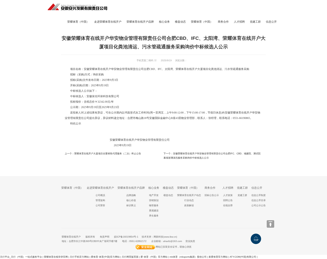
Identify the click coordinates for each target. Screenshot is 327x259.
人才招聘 (239, 21)
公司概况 (100, 195)
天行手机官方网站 (79, 256)
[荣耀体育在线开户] (77, 2)
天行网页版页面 (130, 256)
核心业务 (164, 21)
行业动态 (189, 200)
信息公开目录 (258, 200)
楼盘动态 (180, 21)
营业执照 (190, 241)
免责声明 (104, 236)
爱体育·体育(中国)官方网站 (105, 256)
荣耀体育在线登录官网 (56, 256)
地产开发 (154, 195)
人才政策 (228, 195)
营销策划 (154, 200)
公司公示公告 (258, 205)
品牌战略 (131, 195)
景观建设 (154, 210)
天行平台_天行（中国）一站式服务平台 (21, 256)
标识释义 (131, 205)
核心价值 (131, 200)
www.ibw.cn (170, 236)
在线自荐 (228, 205)
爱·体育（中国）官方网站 (154, 256)
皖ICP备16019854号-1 (126, 236)
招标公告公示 (212, 195)
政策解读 (189, 205)
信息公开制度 (258, 195)
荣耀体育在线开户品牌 (140, 21)
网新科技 (158, 236)
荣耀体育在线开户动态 (189, 195)
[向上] (270, 224)
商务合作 (223, 21)
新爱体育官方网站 (218, 256)
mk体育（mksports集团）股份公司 (188, 256)
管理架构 (100, 200)
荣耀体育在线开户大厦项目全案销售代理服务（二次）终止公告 (107, 153)
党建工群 (255, 21)
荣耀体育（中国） (78, 21)
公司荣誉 (100, 205)
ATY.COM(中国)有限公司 (243, 256)
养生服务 (154, 215)
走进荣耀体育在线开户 (107, 21)
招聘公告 (228, 200)
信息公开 (271, 21)
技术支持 (146, 236)
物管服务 (154, 205)
